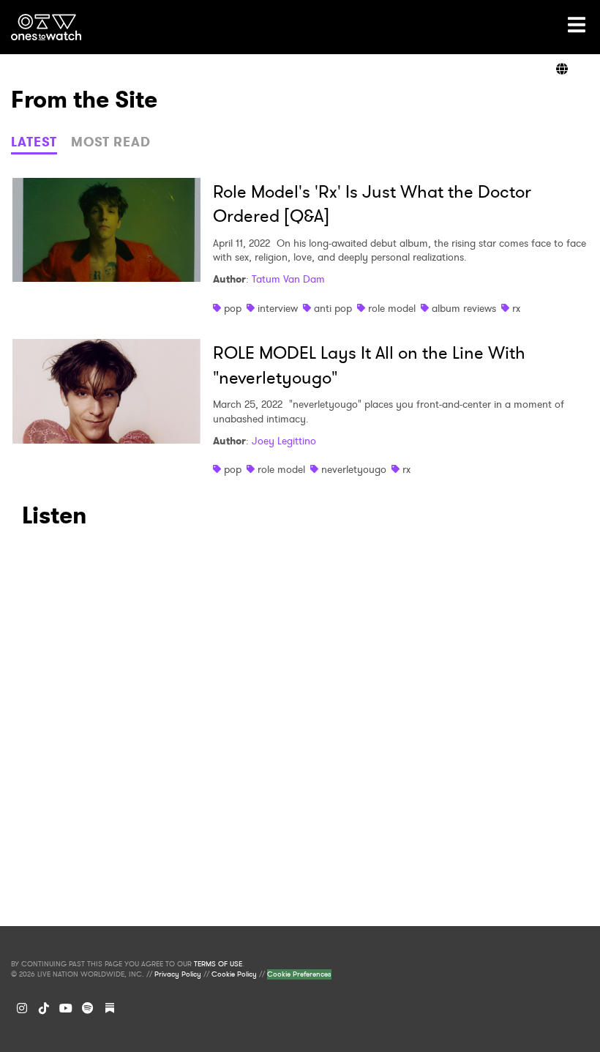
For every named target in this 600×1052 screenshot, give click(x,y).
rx (516, 308)
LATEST (34, 142)
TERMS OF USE (218, 964)
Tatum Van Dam (288, 279)
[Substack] (110, 1008)
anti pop (333, 308)
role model (392, 308)
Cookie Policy (234, 974)
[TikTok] (44, 1008)
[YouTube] (66, 1008)
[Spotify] (88, 1008)
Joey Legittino (284, 440)
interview (278, 308)
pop (232, 308)
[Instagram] (22, 1008)
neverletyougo (353, 469)
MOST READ (111, 142)
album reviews (464, 308)
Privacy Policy (177, 974)
